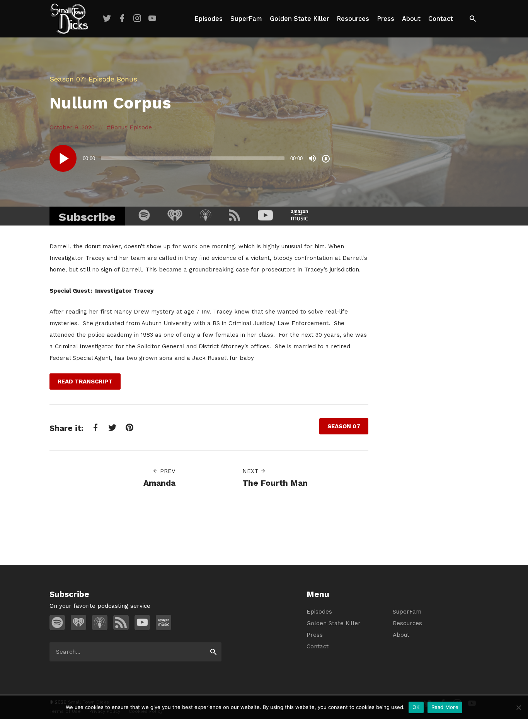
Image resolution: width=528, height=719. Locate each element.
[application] (190, 158)
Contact (440, 18)
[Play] (63, 158)
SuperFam (246, 18)
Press (385, 18)
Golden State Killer (299, 18)
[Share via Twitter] (112, 427)
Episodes (208, 18)
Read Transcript (85, 381)
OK (416, 707)
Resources (353, 18)
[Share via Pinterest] (129, 427)
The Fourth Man (275, 483)
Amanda (159, 483)
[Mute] (312, 158)
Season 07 (66, 79)
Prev (166, 471)
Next (251, 471)
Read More (444, 707)
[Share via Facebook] (94, 427)
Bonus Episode (131, 127)
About (411, 18)
